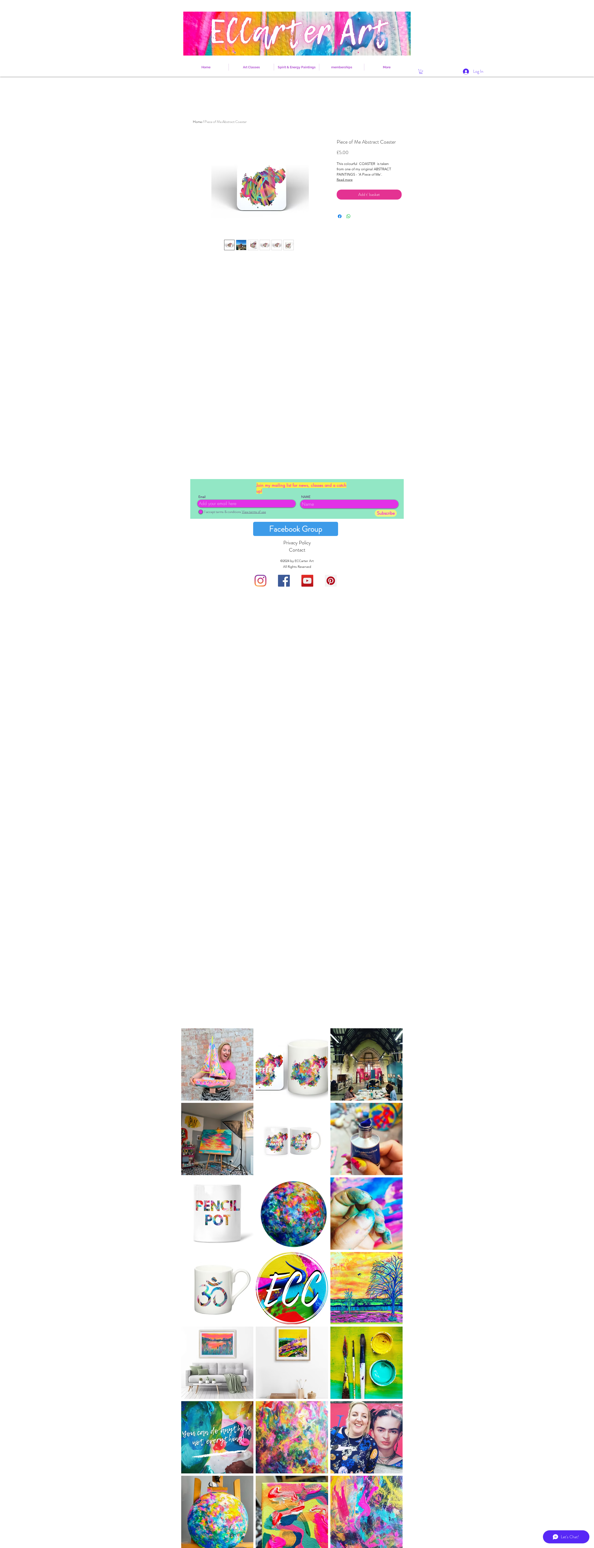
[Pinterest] (331, 581)
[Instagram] (260, 581)
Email (202, 496)
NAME (305, 496)
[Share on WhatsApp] (348, 216)
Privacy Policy (297, 542)
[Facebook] (284, 581)
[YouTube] (307, 581)
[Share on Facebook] (339, 216)
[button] (421, 71)
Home (197, 121)
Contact (297, 549)
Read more (345, 179)
